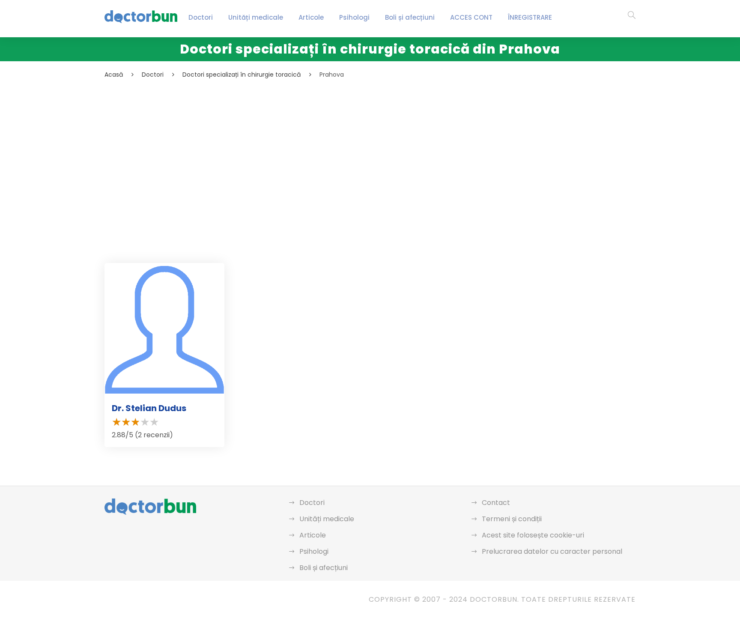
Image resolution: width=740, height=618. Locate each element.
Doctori (200, 17)
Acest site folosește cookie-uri (533, 535)
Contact (496, 503)
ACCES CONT (471, 17)
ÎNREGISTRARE (530, 17)
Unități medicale (255, 17)
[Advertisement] (361, 144)
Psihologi (354, 17)
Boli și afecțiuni (410, 17)
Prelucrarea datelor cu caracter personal (552, 551)
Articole (311, 17)
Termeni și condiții (512, 519)
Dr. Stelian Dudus (149, 408)
